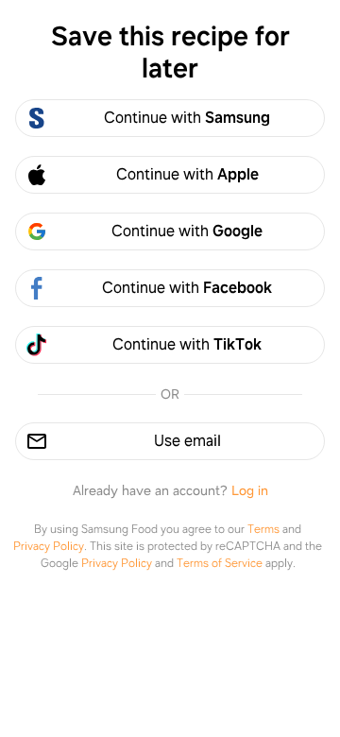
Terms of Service (220, 563)
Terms (263, 529)
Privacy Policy (48, 546)
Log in (249, 490)
